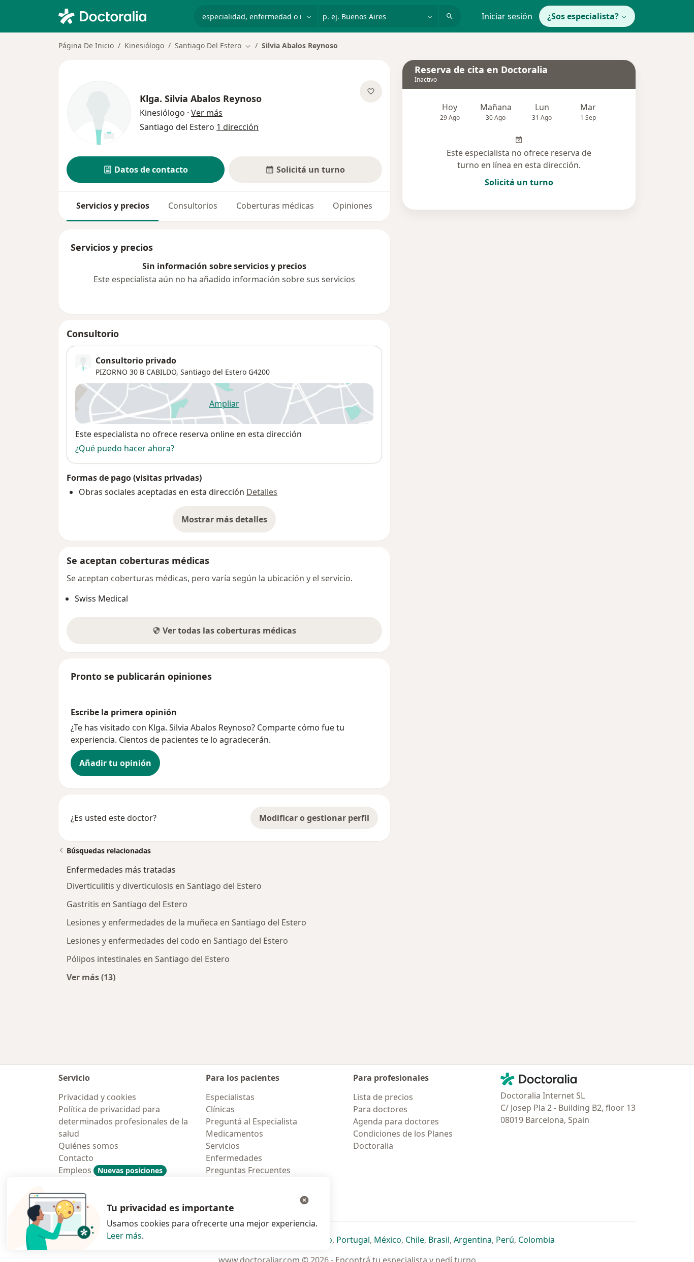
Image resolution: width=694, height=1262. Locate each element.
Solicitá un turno (519, 182)
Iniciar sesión (507, 16)
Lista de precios (383, 1097)
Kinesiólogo (144, 45)
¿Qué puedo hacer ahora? (124, 448)
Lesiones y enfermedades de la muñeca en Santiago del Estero (186, 922)
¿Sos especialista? (583, 16)
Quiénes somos (88, 1145)
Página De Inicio (86, 45)
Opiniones (352, 205)
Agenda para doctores (396, 1121)
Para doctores (380, 1109)
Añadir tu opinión (115, 763)
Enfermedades (234, 1158)
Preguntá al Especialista (251, 1121)
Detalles (261, 491)
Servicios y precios (112, 205)
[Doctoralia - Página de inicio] (122, 15)
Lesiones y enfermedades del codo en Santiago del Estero (177, 940)
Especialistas (230, 1097)
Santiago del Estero (213, 372)
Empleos (110, 1170)
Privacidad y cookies (97, 1097)
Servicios (223, 1145)
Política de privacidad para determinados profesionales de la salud (123, 1121)
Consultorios (192, 205)
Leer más (124, 1235)
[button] (146, 169)
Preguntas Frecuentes (248, 1170)
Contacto (75, 1158)
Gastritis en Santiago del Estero (127, 904)
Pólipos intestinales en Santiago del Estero (148, 959)
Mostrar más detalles (228, 522)
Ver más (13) (91, 977)
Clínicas (220, 1109)
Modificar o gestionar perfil (314, 817)
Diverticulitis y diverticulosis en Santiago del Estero (164, 885)
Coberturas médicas (275, 205)
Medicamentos (234, 1133)
